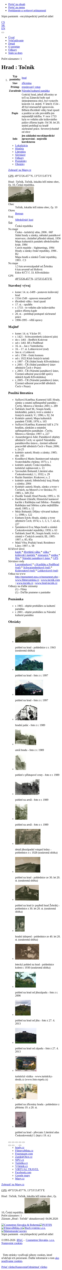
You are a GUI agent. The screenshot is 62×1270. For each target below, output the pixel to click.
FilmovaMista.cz (24, 1150)
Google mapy (22, 1175)
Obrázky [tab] (20, 164)
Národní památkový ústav (36, 558)
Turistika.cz (21, 1163)
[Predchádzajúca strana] (16, 1145)
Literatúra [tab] (20, 151)
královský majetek (25, 555)
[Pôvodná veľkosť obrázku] (16, 1142)
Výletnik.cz (21, 1166)
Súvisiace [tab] (20, 154)
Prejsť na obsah (16, 4)
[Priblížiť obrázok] (9, 1142)
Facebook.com (23, 1172)
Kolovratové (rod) (25, 570)
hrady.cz (19, 1147)
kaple (18, 551)
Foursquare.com (24, 1153)
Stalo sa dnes (15, 52)
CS (3, 22)
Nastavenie (21, 1267)
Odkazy (12, 49)
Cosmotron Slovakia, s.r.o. (40, 1240)
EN (3, 28)
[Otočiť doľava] (9, 1145)
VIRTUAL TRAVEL (27, 1169)
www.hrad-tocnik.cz (46, 583)
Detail (11, 43)
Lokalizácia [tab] (21, 145)
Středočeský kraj (24, 219)
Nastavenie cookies (11, 1243)
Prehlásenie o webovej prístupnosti (27, 10)
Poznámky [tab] (21, 161)
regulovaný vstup (31, 86)
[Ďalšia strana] (20, 1145)
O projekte (14, 46)
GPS (55, 558)
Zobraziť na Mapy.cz (19, 170)
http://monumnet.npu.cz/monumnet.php (36, 576)
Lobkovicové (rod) (48, 570)
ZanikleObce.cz (23, 1156)
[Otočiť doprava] (13, 1145)
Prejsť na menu (16, 7)
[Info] (23, 1142)
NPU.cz (19, 1159)
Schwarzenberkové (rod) (37, 567)
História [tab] (19, 148)
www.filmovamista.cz (27, 579)
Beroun (19, 213)
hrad (24, 77)
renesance (43, 555)
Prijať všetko (8, 1267)
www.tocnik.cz (25, 583)
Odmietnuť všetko (37, 1267)
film (17, 558)
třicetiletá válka (32, 551)
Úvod (11, 37)
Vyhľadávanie (16, 40)
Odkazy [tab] (19, 157)
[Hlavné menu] (2, 32)
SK (3, 25)
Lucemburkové (23, 564)
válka (46, 551)
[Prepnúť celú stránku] (20, 1142)
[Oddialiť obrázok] (13, 1142)
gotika (55, 555)
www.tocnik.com (50, 579)
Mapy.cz (19, 1178)
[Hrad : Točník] (28, 641)
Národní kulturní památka (36, 90)
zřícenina (27, 83)
